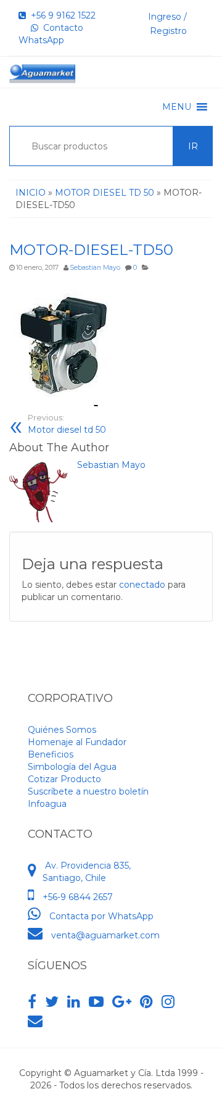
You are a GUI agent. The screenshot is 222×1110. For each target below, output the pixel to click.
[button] (176, 106)
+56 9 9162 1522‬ (61, 15)
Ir (193, 146)
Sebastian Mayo (95, 268)
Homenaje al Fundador (77, 742)
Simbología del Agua (72, 766)
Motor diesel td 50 (67, 424)
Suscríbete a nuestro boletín (88, 791)
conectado (142, 584)
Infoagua (47, 803)
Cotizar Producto (64, 779)
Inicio (30, 192)
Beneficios (50, 754)
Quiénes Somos (62, 729)
